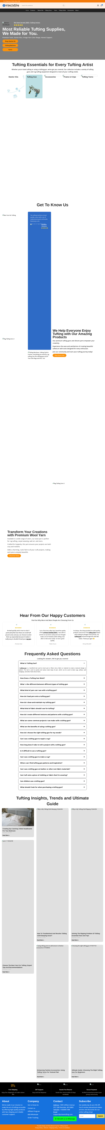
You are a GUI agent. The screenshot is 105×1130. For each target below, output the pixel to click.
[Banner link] (15, 86)
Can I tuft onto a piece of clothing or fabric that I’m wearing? (44, 775)
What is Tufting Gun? (28, 663)
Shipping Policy (53, 1128)
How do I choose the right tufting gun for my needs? (40, 733)
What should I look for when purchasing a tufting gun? (41, 787)
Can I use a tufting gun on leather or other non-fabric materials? (45, 769)
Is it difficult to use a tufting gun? (33, 751)
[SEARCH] (64, 5)
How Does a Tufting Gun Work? (32, 678)
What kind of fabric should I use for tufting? (37, 708)
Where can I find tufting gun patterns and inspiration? (41, 763)
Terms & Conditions (64, 1128)
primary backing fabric (50, 632)
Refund (46, 1128)
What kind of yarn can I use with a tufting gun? (38, 690)
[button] (52, 663)
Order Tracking (33, 1118)
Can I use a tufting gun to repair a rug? (35, 739)
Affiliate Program (34, 1111)
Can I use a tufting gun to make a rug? (35, 757)
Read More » (6, 835)
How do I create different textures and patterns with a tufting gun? (46, 714)
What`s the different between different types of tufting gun (44, 684)
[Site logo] (10, 5)
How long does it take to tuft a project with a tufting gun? (43, 745)
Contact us (31, 1108)
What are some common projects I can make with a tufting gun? (45, 721)
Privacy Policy (39, 1128)
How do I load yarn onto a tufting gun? (35, 696)
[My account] (98, 5)
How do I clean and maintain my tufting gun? (37, 702)
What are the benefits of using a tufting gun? (38, 727)
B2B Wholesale (33, 1114)
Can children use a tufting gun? (32, 781)
